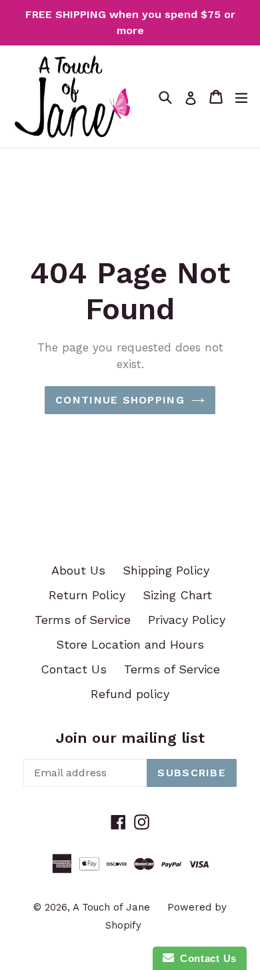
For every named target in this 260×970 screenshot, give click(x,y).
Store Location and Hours (130, 644)
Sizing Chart (177, 595)
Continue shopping (120, 399)
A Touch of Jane (111, 907)
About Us (78, 570)
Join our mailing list (130, 738)
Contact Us (74, 669)
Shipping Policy (166, 570)
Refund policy (130, 694)
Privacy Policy (186, 620)
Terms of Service (83, 620)
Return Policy (87, 595)
